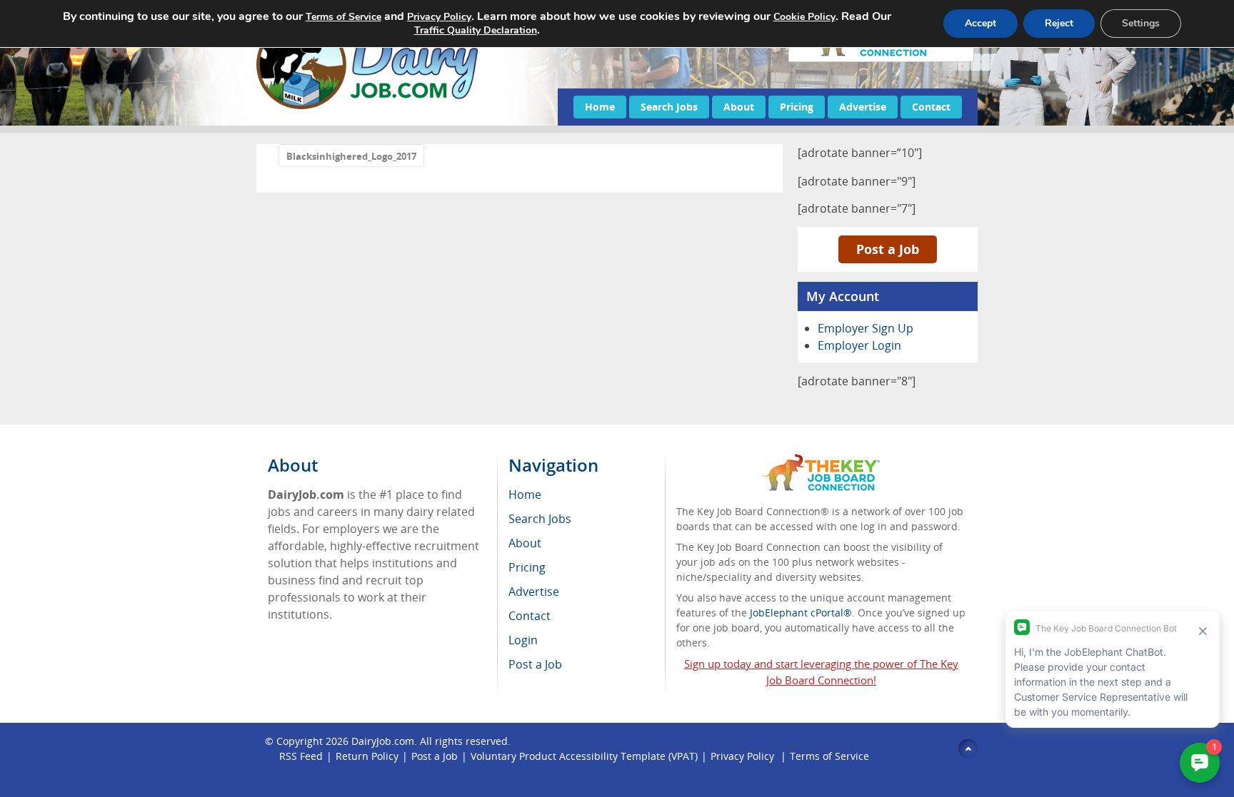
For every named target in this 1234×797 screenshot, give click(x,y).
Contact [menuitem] (529, 616)
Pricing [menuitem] (527, 567)
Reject (1059, 23)
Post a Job (887, 249)
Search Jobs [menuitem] (539, 519)
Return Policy (367, 756)
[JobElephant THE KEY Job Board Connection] (821, 460)
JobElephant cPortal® (801, 612)
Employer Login (859, 345)
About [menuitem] (524, 543)
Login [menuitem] (523, 640)
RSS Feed (301, 756)
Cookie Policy (804, 17)
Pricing (796, 106)
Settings (1141, 23)
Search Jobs (669, 106)
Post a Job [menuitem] (535, 664)
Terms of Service (829, 756)
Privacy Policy (744, 756)
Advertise (862, 106)
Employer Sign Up (865, 328)
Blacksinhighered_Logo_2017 (351, 156)
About (738, 106)
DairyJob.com (382, 741)
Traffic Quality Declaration (475, 30)
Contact (931, 106)
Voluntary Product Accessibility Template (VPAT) (584, 756)
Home (600, 106)
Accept (980, 23)
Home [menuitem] (524, 494)
